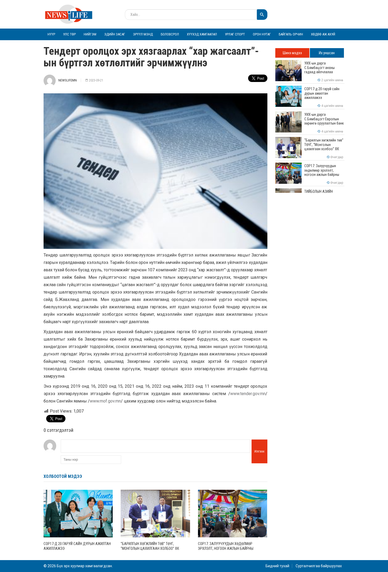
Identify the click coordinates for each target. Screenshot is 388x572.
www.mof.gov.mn (105, 401)
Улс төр (69, 34)
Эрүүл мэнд (143, 34)
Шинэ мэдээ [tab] (292, 53)
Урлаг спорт (235, 34)
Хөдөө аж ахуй (323, 34)
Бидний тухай (277, 566)
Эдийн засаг (114, 34)
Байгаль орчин (291, 34)
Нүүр (51, 34)
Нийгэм (90, 34)
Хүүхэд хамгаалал (202, 34)
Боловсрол (170, 34)
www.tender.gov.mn (248, 393)
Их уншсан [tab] (327, 53)
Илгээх (259, 451)
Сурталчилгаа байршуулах (319, 566)
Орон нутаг (262, 34)
